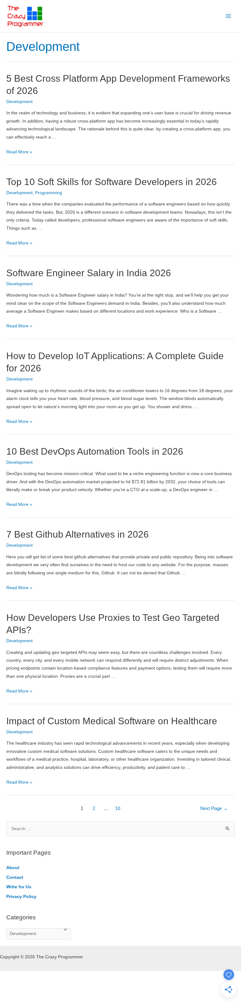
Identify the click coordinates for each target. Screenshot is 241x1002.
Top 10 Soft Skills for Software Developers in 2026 (111, 182)
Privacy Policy (21, 896)
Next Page (214, 808)
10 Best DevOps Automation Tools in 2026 (94, 451)
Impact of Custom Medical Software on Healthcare (111, 721)
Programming (48, 192)
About (12, 867)
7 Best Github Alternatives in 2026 (77, 534)
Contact (14, 877)
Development (19, 101)
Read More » (19, 152)
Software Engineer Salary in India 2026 (88, 273)
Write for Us (18, 886)
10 (117, 808)
